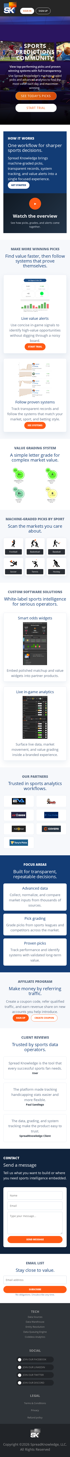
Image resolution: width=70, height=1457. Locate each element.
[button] (36, 96)
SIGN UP (43, 10)
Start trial (35, 346)
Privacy (35, 1410)
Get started (18, 185)
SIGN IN (27, 10)
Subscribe (35, 1289)
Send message (35, 1239)
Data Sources (35, 1317)
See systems (35, 425)
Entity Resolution (35, 1326)
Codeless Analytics (35, 1336)
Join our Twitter (33, 1375)
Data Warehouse (35, 1321)
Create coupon (44, 1017)
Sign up (20, 1017)
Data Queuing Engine (35, 1331)
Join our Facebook (34, 1359)
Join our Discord (33, 1382)
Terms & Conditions (35, 1403)
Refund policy (35, 1417)
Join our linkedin (34, 1367)
